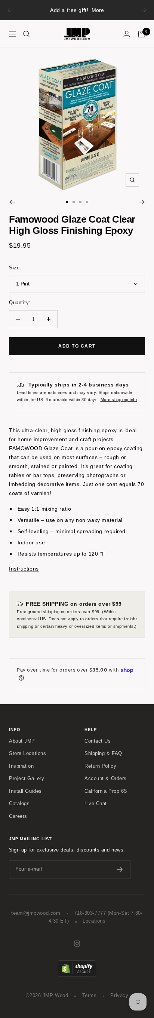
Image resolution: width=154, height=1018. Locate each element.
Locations (94, 921)
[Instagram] (77, 944)
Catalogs (19, 803)
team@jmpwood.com (35, 913)
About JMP (22, 741)
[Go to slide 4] (87, 202)
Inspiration (21, 766)
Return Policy (100, 766)
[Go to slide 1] (67, 202)
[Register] (120, 869)
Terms (89, 995)
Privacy (119, 995)
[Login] (126, 34)
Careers (18, 816)
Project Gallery (26, 778)
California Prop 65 (105, 791)
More (98, 10)
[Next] (142, 202)
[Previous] (12, 202)
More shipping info (119, 399)
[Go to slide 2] (74, 202)
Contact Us (97, 741)
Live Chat (95, 803)
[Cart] (141, 34)
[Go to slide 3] (80, 202)
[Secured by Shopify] (77, 964)
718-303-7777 (90, 913)
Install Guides (25, 791)
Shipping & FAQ (103, 753)
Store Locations (27, 753)
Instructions (24, 569)
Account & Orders (105, 778)
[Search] (26, 34)
